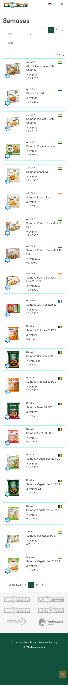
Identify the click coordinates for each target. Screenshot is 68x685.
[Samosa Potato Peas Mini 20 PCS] (13, 227)
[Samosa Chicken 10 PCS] (13, 359)
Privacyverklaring (47, 642)
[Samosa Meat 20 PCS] (13, 411)
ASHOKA (30, 62)
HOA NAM (31, 300)
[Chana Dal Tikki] (13, 97)
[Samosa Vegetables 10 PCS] (13, 488)
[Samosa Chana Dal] (13, 175)
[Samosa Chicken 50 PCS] (13, 334)
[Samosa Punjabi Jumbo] (13, 150)
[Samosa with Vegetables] (13, 308)
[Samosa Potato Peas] (13, 201)
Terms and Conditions (23, 642)
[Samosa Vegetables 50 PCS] (13, 513)
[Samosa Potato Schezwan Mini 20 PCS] (13, 281)
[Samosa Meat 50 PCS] (13, 436)
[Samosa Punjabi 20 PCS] (13, 539)
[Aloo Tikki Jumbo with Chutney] (13, 69)
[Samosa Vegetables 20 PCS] (13, 462)
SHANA (30, 531)
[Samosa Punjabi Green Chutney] (13, 122)
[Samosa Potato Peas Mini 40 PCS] (13, 254)
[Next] (62, 30)
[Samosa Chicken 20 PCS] (13, 385)
